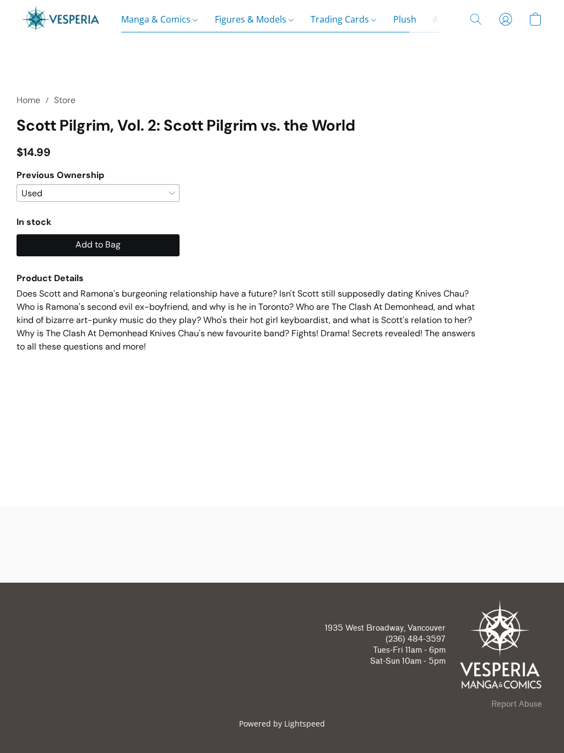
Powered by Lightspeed (282, 723)
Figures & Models (252, 19)
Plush (404, 19)
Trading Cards (341, 19)
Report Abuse (516, 704)
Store (64, 100)
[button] (60, 19)
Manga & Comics (157, 19)
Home (28, 100)
